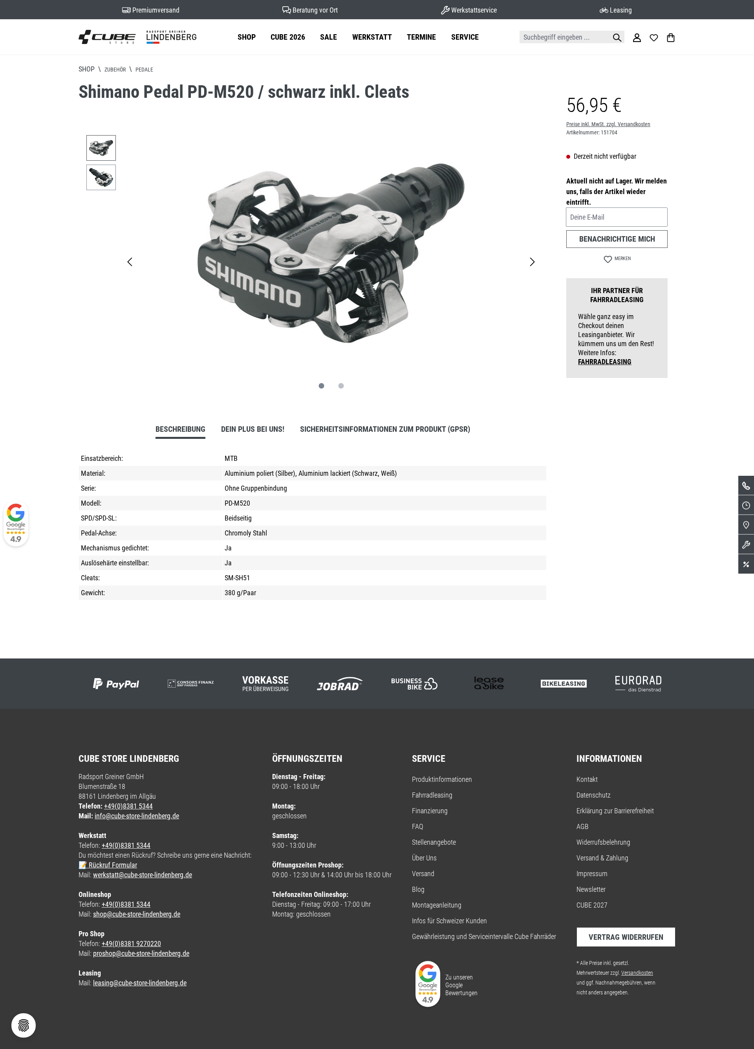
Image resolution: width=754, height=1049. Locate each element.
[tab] (180, 430)
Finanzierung (430, 811)
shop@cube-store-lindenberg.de (136, 914)
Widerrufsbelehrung (603, 842)
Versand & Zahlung (602, 858)
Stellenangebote (434, 842)
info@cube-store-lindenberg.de (137, 816)
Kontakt (587, 779)
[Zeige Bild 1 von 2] (321, 386)
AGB (582, 826)
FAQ (417, 826)
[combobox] (563, 37)
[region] (313, 261)
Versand (423, 873)
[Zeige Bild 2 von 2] (341, 386)
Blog (418, 889)
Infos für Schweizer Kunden (449, 921)
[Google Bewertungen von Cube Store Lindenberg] (16, 524)
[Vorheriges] (129, 261)
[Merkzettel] (654, 37)
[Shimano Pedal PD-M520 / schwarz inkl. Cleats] (331, 253)
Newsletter (591, 889)
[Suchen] (615, 37)
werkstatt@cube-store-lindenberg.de (142, 875)
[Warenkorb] (670, 37)
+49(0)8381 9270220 (131, 943)
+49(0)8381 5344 (128, 806)
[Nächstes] (532, 261)
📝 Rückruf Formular (108, 865)
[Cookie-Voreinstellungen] (23, 1025)
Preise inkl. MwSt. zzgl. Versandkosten (608, 124)
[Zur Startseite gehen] (137, 37)
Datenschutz (593, 795)
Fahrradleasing (604, 362)
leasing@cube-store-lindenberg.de (140, 983)
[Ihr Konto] (637, 37)
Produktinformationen (442, 779)
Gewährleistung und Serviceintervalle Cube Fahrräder (484, 936)
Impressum (592, 873)
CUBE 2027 (592, 905)
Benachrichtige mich (617, 239)
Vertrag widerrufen (626, 937)
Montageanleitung (436, 905)
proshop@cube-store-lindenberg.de (141, 953)
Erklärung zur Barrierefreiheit (615, 811)
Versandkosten (637, 973)
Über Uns (424, 858)
